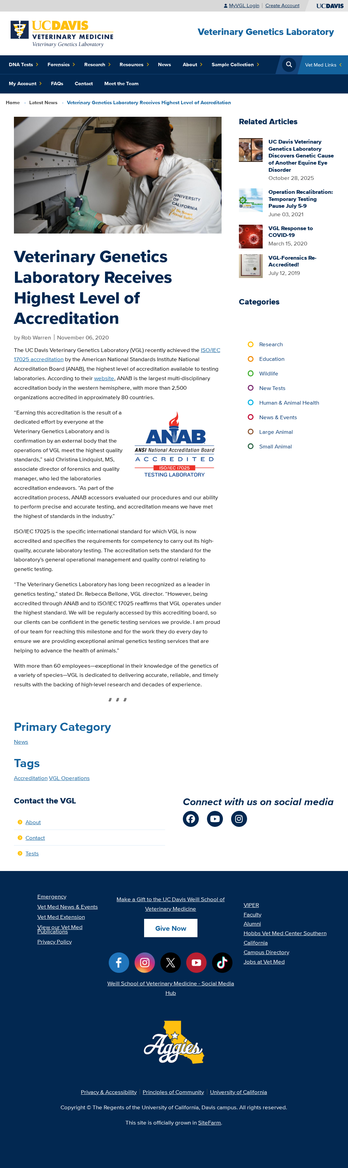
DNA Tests (21, 64)
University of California (238, 1092)
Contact (84, 83)
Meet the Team (121, 83)
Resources (131, 64)
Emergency (51, 896)
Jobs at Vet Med (264, 961)
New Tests (272, 388)
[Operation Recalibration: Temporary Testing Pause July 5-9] (251, 199)
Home (13, 102)
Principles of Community (173, 1092)
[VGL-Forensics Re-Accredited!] (251, 265)
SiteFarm (209, 1122)
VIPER (251, 905)
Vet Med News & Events (67, 906)
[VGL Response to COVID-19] (251, 235)
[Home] (62, 33)
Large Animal (276, 431)
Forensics (59, 64)
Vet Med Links (320, 64)
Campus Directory (266, 952)
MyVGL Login (244, 5)
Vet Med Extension (61, 916)
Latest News (43, 102)
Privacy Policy (54, 941)
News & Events (278, 417)
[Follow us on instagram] (239, 819)
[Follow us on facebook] (191, 819)
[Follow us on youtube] (215, 819)
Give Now (170, 928)
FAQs (57, 83)
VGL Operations (69, 778)
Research (94, 64)
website (104, 378)
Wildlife (268, 373)
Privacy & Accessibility (109, 1092)
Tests (32, 853)
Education (271, 358)
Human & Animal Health (289, 402)
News (164, 64)
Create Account (282, 5)
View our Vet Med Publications (60, 929)
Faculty (252, 914)
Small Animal (275, 446)
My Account (22, 83)
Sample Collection (233, 64)
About (190, 64)
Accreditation (31, 778)
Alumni (252, 923)
